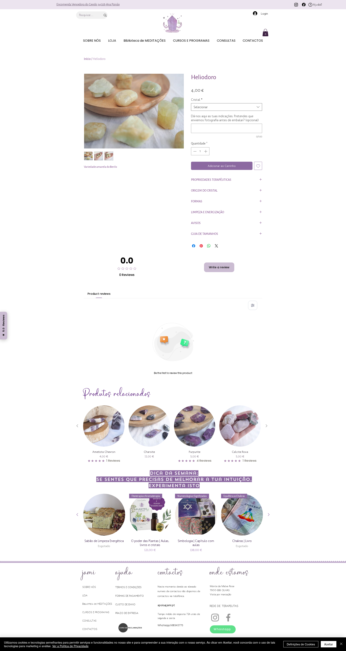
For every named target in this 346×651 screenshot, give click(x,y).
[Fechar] (341, 644)
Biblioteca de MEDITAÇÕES (97, 604)
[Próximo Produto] (266, 425)
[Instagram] (296, 4)
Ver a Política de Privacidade (70, 646)
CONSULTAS (89, 620)
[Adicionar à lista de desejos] (258, 166)
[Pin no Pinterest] (201, 245)
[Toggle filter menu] (252, 305)
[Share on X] (216, 245)
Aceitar (328, 644)
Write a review (219, 267)
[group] (172, 434)
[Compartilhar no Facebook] (193, 245)
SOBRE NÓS (89, 587)
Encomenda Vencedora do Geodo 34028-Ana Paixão (88, 4)
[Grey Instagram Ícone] (215, 617)
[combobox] (226, 107)
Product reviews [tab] (99, 294)
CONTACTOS (89, 629)
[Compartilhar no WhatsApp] (208, 245)
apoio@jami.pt (166, 605)
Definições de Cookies (301, 644)
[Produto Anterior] (77, 425)
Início (87, 59)
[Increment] (206, 151)
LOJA (85, 595)
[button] (265, 32)
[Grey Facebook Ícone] (228, 617)
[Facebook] (303, 4)
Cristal (196, 99)
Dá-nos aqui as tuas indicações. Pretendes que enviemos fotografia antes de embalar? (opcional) (225, 118)
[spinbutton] (200, 151)
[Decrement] (194, 151)
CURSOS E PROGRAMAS (95, 612)
